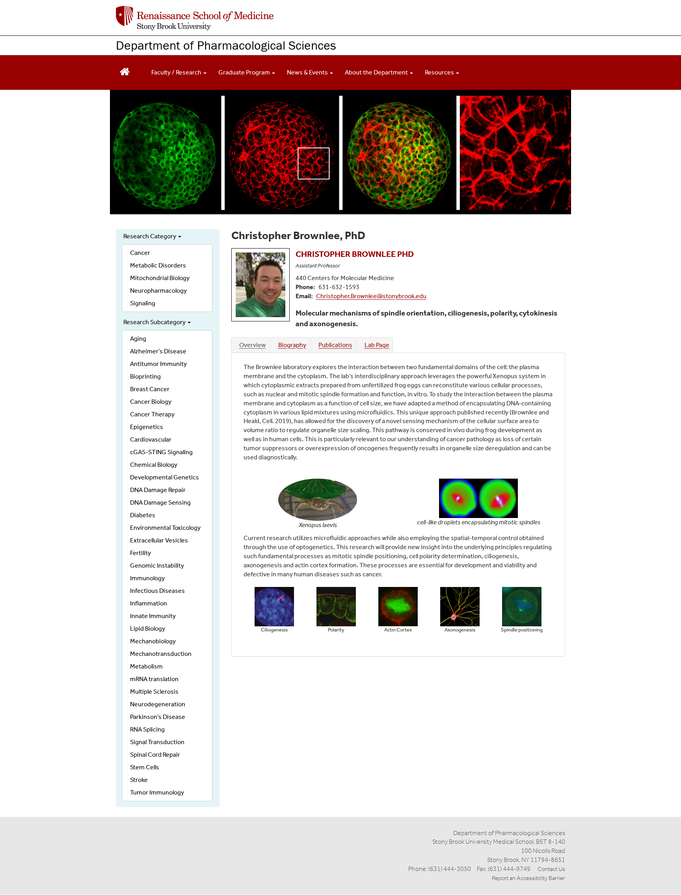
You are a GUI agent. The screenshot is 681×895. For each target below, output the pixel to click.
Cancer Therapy (152, 414)
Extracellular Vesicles (159, 540)
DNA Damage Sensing (160, 502)
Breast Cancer (149, 389)
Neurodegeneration (157, 704)
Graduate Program (244, 72)
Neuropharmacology (158, 290)
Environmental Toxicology (165, 527)
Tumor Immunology (157, 792)
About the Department (377, 72)
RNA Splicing (147, 729)
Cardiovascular (150, 439)
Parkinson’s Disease (157, 716)
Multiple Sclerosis (154, 691)
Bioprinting (145, 376)
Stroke (139, 780)
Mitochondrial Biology (160, 278)
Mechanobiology (153, 641)
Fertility (140, 553)
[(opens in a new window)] (195, 18)
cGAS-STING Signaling (161, 452)
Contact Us (551, 869)
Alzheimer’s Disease (158, 351)
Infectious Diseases (157, 590)
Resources (440, 72)
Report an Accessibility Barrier (528, 878)
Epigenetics (146, 427)
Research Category (150, 236)
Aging (138, 338)
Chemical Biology (153, 464)
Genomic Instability (157, 565)
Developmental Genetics (164, 477)
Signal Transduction (157, 742)
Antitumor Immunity (158, 364)
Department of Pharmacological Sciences (226, 45)
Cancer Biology (150, 401)
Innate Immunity (153, 616)
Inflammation (148, 603)
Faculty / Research (177, 72)
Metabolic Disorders (158, 265)
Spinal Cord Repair (155, 754)
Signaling (142, 303)
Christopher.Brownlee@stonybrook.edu (371, 296)
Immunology (147, 578)
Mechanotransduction (161, 653)
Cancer (140, 252)
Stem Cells (144, 767)
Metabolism (146, 666)
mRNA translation (154, 679)
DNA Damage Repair (158, 490)
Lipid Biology (147, 628)
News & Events (308, 72)
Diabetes (142, 515)
